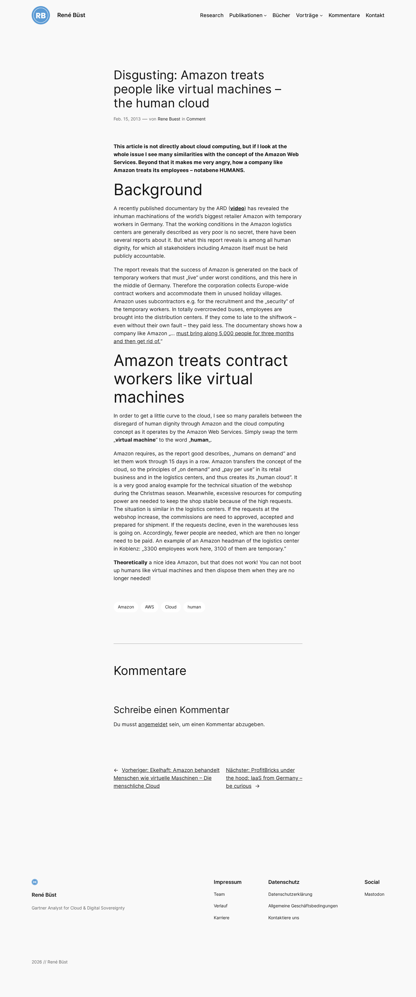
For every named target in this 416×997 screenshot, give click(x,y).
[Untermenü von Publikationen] (265, 15)
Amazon (126, 606)
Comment (196, 118)
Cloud (171, 606)
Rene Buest (169, 118)
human (194, 606)
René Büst (71, 15)
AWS (149, 606)
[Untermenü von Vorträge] (321, 15)
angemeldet (152, 724)
